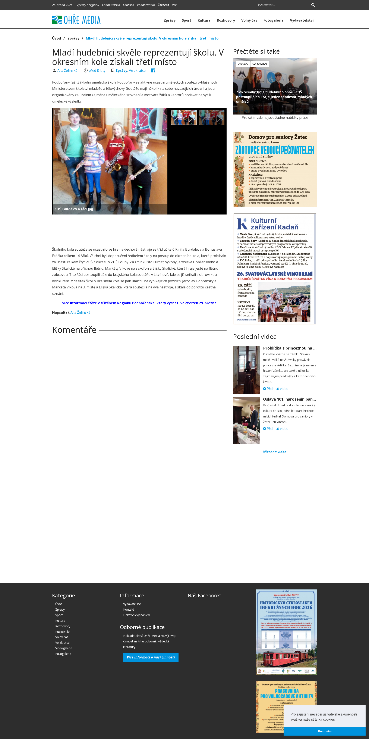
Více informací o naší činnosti (151, 657)
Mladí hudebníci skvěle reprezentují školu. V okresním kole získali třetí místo (152, 38)
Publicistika (62, 632)
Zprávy (170, 20)
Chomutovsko (111, 5)
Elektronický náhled (136, 615)
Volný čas (249, 20)
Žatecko (163, 5)
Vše (174, 5)
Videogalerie (63, 648)
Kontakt (128, 609)
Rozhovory (226, 20)
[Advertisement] (139, 229)
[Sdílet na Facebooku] (153, 70)
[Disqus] (139, 397)
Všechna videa (275, 452)
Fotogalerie (274, 20)
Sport (186, 20)
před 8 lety (97, 70)
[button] (336, 719)
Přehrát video (277, 388)
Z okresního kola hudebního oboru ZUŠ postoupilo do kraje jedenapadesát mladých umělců (274, 97)
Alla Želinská (67, 70)
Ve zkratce (137, 70)
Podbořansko (146, 5)
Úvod (56, 38)
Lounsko (128, 5)
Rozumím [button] (324, 731)
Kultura (204, 20)
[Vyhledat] (313, 4)
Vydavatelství (302, 20)
